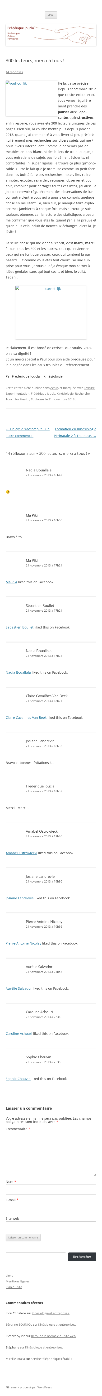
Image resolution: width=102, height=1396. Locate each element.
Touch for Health (17, 399)
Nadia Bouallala (38, 470)
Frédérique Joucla (43, 393)
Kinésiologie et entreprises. (51, 1313)
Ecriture (89, 388)
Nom (11, 1181)
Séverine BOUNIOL (19, 1324)
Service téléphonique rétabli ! (51, 1359)
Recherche (82, 393)
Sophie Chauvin (38, 1057)
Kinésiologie (65, 393)
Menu (51, 15)
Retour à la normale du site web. (53, 1336)
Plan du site (14, 1287)
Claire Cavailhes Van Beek (47, 695)
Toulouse (37, 399)
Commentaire (18, 1129)
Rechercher (82, 1256)
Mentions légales (17, 1281)
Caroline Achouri (39, 1011)
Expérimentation (17, 393)
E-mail (12, 1200)
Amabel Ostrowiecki (42, 831)
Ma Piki (32, 515)
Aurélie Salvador (39, 966)
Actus (54, 388)
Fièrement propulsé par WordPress (29, 1387)
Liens (9, 1275)
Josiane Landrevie (40, 741)
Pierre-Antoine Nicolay (44, 921)
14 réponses (14, 72)
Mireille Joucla (15, 1359)
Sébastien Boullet (40, 605)
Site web (12, 1218)
